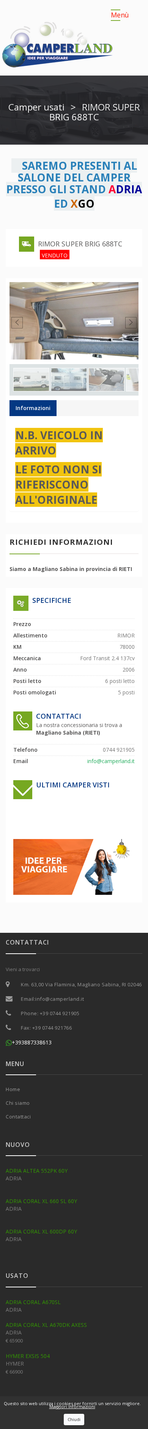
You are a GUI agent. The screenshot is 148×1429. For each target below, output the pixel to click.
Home (13, 1089)
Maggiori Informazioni (72, 1406)
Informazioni (33, 408)
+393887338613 (32, 1042)
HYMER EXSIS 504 (28, 1356)
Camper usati (36, 107)
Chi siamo (18, 1102)
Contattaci (18, 1116)
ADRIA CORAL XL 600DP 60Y (41, 1231)
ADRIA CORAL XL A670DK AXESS (46, 1324)
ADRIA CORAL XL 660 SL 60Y (41, 1201)
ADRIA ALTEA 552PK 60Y (37, 1170)
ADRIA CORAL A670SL (33, 1302)
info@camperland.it (59, 998)
